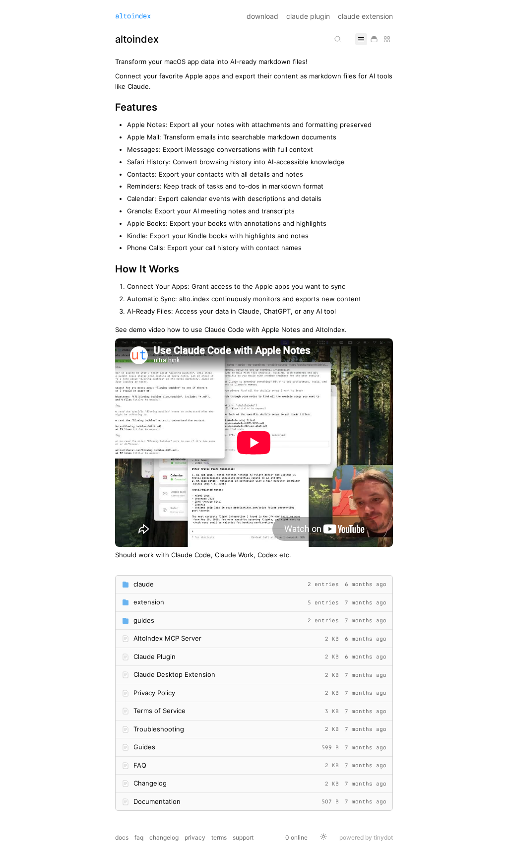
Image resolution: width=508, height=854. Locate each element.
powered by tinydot (366, 837)
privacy (195, 837)
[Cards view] (374, 39)
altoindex (133, 16)
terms (219, 837)
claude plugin (308, 16)
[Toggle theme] (323, 837)
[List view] (361, 39)
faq (138, 837)
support (243, 837)
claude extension (365, 16)
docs (121, 837)
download (262, 16)
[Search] (338, 39)
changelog (164, 837)
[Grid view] (387, 39)
